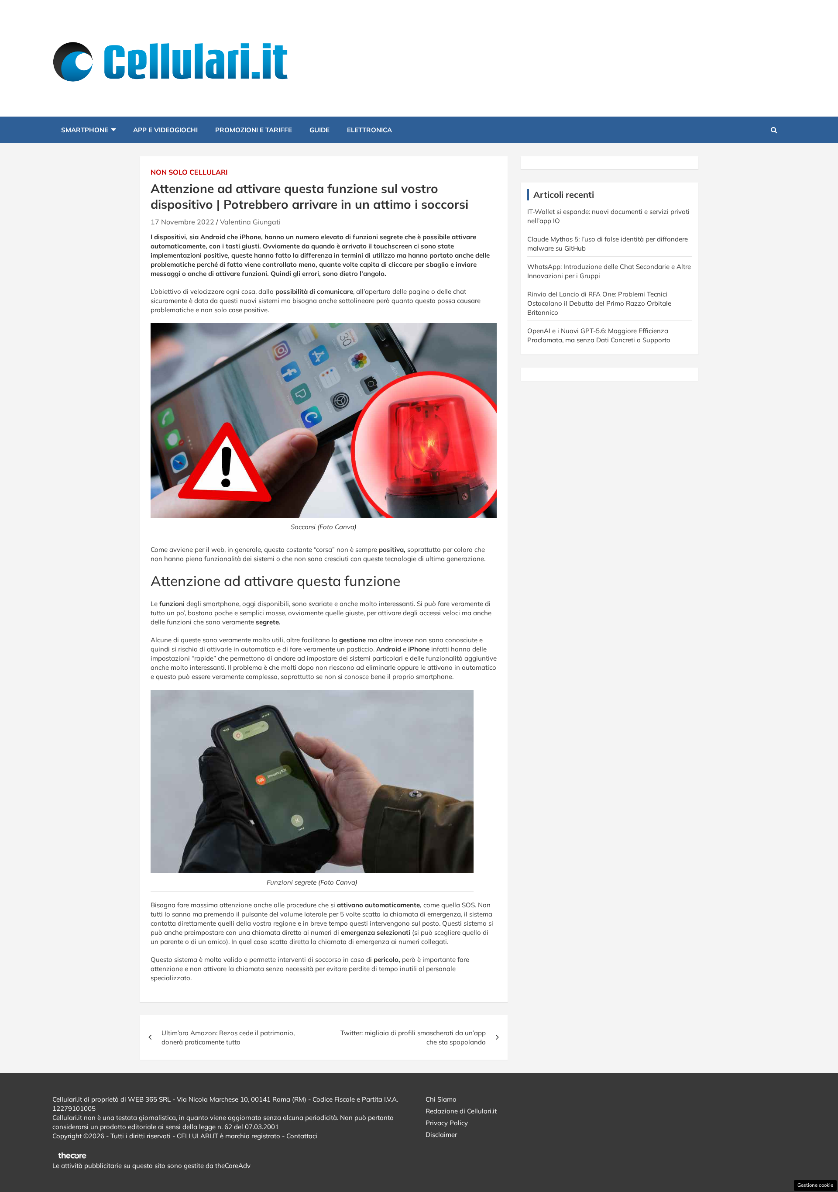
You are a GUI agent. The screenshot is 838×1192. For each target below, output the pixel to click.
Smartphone (84, 130)
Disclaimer (441, 1134)
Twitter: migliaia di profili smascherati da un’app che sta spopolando (413, 1037)
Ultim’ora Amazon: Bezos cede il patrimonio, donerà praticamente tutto (228, 1037)
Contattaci (301, 1136)
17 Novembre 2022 (182, 221)
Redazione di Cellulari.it (461, 1111)
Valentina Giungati (250, 221)
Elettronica (369, 130)
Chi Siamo (441, 1099)
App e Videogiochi (165, 130)
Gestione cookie (815, 1185)
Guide (319, 130)
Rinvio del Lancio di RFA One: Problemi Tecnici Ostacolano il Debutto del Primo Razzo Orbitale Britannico (599, 303)
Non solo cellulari (189, 172)
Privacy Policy (447, 1123)
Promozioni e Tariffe (253, 130)
